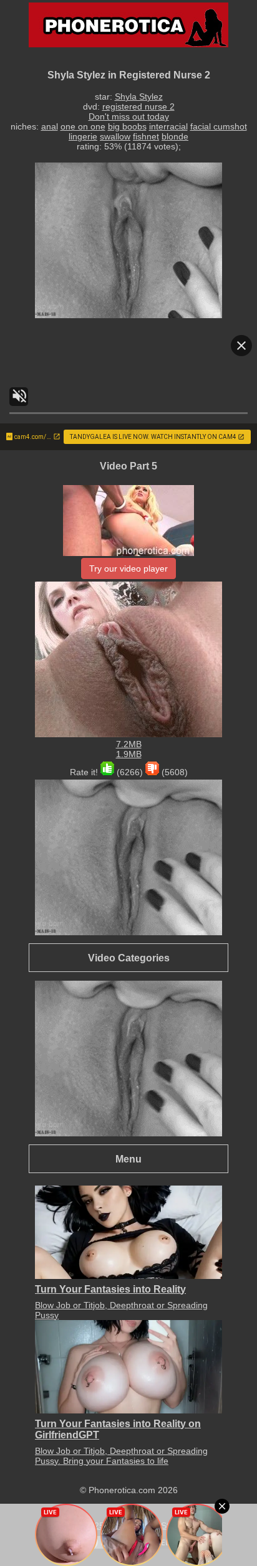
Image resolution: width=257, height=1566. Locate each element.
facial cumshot (218, 126)
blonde (175, 136)
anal (49, 126)
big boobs (127, 126)
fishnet (146, 136)
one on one (83, 126)
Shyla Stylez (139, 96)
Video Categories (129, 957)
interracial (168, 126)
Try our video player (128, 568)
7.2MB (129, 744)
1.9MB (129, 754)
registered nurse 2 (138, 106)
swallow (115, 136)
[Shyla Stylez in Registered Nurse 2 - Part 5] (128, 553)
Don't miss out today (129, 116)
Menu (128, 1158)
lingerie (83, 136)
